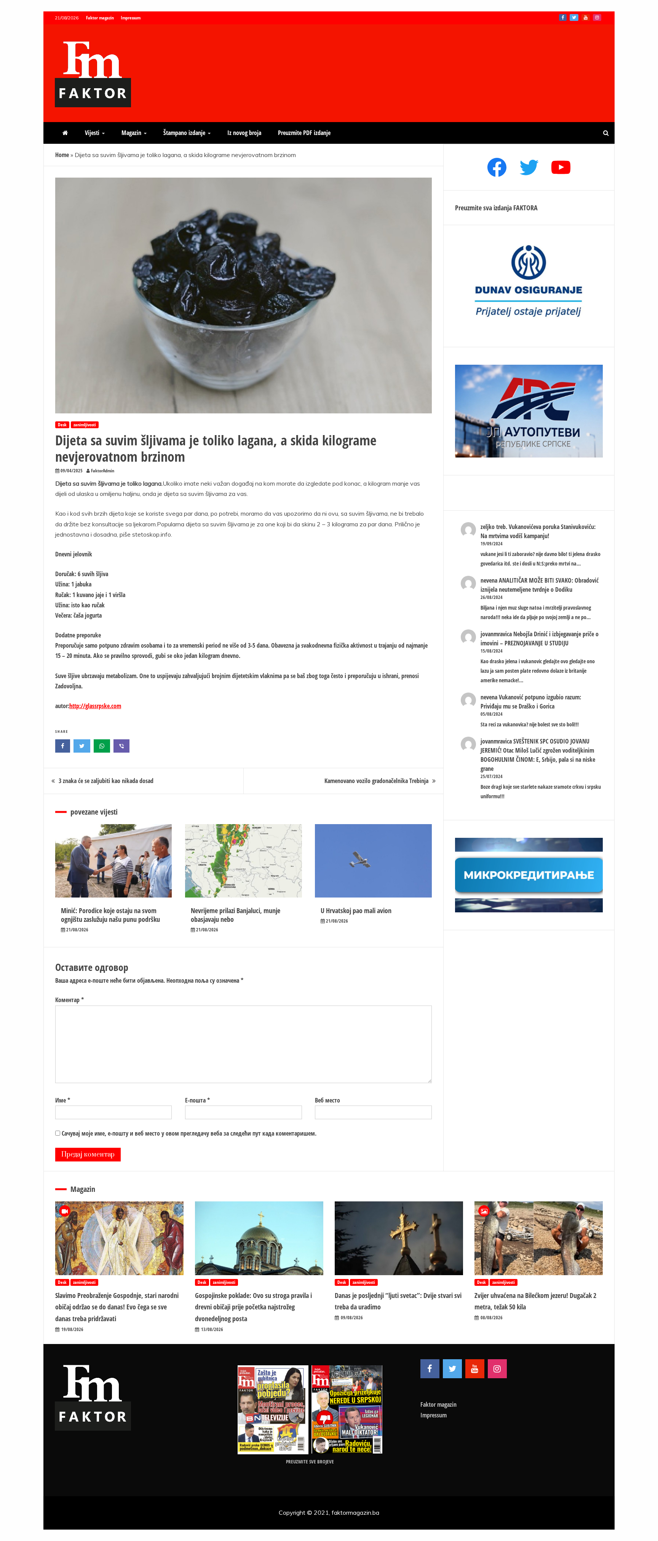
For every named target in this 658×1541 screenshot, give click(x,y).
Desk (62, 424)
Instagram (597, 17)
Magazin (131, 133)
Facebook (563, 17)
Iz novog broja (244, 133)
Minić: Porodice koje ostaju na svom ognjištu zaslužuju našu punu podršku (110, 915)
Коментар (69, 1000)
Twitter (574, 17)
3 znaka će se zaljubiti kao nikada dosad (106, 781)
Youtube (585, 17)
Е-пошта (197, 1100)
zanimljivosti (84, 424)
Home (62, 155)
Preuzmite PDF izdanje (304, 133)
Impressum (131, 17)
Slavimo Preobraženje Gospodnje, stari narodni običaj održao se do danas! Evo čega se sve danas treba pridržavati (117, 1307)
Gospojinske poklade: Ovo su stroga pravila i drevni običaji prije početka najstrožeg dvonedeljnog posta (253, 1307)
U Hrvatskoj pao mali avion (356, 910)
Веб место (327, 1100)
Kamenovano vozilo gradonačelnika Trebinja (376, 781)
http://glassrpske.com (95, 706)
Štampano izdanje (184, 133)
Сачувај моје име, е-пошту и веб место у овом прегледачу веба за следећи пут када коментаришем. (189, 1133)
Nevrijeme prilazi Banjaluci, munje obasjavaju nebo (235, 915)
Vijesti (92, 133)
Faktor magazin (100, 17)
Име (62, 1100)
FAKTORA (525, 207)
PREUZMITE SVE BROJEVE (310, 1461)
